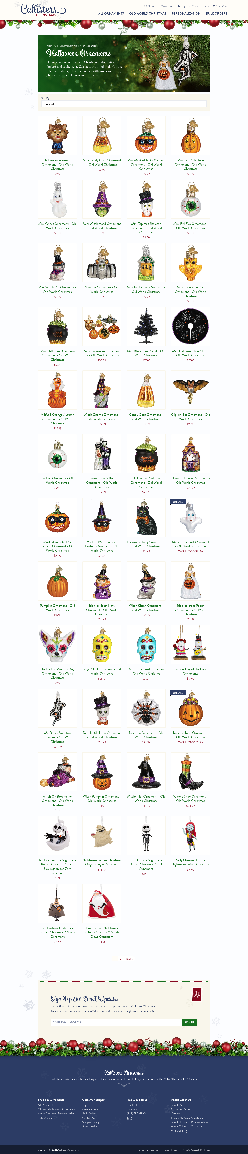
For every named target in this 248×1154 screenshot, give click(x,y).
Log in (184, 6)
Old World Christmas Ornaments (56, 1109)
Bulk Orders (216, 13)
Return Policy (89, 1126)
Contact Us (88, 1118)
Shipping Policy (90, 1122)
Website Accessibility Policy (196, 1150)
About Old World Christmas (186, 1126)
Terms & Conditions (148, 1150)
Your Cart (221, 6)
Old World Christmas (147, 13)
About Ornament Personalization (56, 1113)
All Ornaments (111, 13)
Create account (200, 6)
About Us (176, 1105)
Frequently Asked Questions (187, 1118)
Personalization (186, 13)
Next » (129, 959)
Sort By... (46, 98)
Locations (132, 1109)
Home (50, 45)
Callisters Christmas (68, 1150)
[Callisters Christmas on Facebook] (128, 1118)
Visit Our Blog (179, 1130)
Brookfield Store (136, 1105)
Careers (175, 1113)
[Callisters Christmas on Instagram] (131, 1118)
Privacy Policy (170, 1150)
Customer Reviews (181, 1109)
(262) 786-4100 (136, 1113)
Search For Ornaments (161, 6)
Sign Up (190, 1022)
